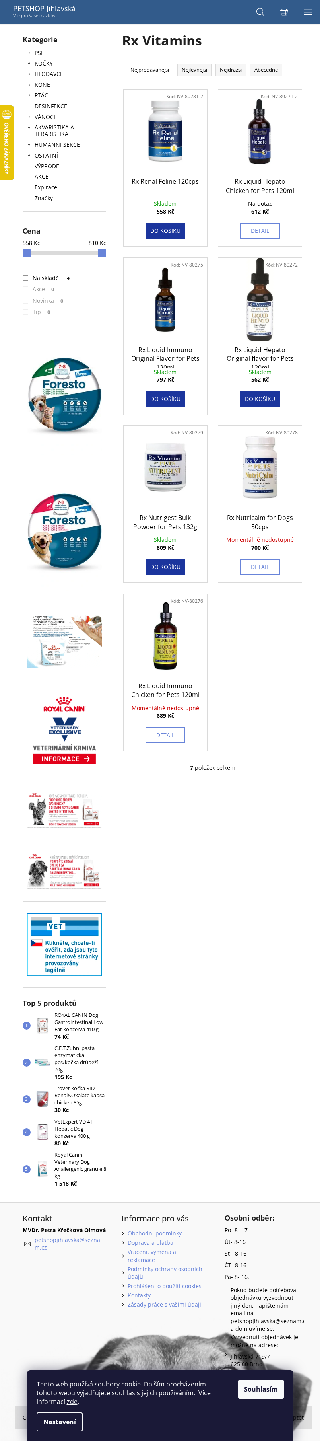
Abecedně (266, 69)
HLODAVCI (48, 74)
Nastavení (59, 1422)
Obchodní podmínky (155, 1233)
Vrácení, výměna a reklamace (152, 1255)
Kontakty (139, 1295)
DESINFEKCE (51, 106)
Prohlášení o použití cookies (165, 1286)
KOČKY (44, 63)
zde (72, 1401)
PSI (39, 52)
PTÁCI (42, 95)
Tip (41, 311)
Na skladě (51, 278)
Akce (43, 289)
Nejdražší (231, 69)
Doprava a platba (150, 1242)
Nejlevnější (194, 69)
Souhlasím (261, 1389)
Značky (44, 198)
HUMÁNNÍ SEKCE (57, 144)
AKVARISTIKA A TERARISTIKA (54, 130)
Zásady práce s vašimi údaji (164, 1304)
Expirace (46, 187)
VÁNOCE (46, 117)
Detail (260, 230)
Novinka (48, 300)
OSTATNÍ (46, 155)
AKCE (42, 176)
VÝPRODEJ (48, 166)
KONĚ (42, 84)
